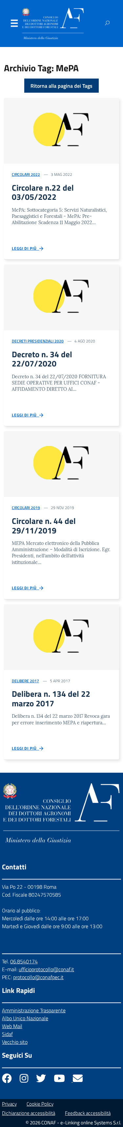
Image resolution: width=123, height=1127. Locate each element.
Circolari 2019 (26, 508)
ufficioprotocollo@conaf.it (46, 969)
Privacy (9, 1104)
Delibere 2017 (25, 681)
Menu (14, 24)
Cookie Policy (40, 1104)
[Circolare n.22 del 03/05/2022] (61, 130)
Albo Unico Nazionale (25, 1018)
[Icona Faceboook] (7, 1080)
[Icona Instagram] (24, 1080)
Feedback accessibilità (88, 1113)
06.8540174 (24, 961)
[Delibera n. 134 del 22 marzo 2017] (61, 637)
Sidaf (7, 1034)
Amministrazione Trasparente (34, 1010)
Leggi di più (25, 248)
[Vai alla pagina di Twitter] (41, 1080)
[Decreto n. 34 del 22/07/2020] (61, 297)
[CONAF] (53, 23)
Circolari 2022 (26, 174)
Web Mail (12, 1026)
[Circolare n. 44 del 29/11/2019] (61, 463)
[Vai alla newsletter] (78, 1080)
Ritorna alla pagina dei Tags (61, 86)
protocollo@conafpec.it (38, 977)
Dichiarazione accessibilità (28, 1113)
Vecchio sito (15, 1042)
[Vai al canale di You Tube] (60, 1080)
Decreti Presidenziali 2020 (38, 341)
